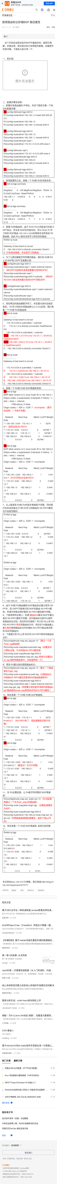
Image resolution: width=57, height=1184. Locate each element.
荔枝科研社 (6, 948)
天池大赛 (19, 1158)
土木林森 (5, 1023)
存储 (21, 890)
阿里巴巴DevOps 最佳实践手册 (15, 1128)
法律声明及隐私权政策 (11, 1168)
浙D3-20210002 (26, 1177)
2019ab (5, 963)
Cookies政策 (24, 1168)
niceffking (5, 1038)
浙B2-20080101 (28, 1174)
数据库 (14, 890)
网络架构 (41, 890)
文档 (4, 1158)
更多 (4, 1135)
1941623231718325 (9, 1008)
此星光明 (5, 918)
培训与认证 (28, 1158)
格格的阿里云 (7, 993)
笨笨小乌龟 (6, 978)
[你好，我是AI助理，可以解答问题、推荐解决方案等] (42, 10)
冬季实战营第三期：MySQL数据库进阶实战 (20, 1123)
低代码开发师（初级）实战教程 (15, 1118)
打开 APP (49, 3)
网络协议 (30, 890)
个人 (53, 15)
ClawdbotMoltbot (8, 933)
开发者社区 (11, 1158)
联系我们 (28, 1152)
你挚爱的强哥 (7, 1053)
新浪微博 (15, 1145)
